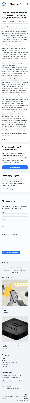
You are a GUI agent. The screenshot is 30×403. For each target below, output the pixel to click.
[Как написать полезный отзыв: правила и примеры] (15, 293)
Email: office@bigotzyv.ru (10, 189)
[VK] (2, 262)
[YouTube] (9, 262)
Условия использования (11, 270)
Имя (3, 212)
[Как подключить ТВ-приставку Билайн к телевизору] (15, 329)
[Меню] (27, 4)
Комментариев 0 (22, 21)
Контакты (15, 272)
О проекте (18, 267)
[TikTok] (7, 262)
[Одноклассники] (4, 262)
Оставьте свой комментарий (10, 234)
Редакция (23, 270)
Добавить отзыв (15, 167)
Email (4, 219)
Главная (11, 267)
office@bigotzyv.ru (13, 388)
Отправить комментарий (10, 252)
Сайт (3, 227)
